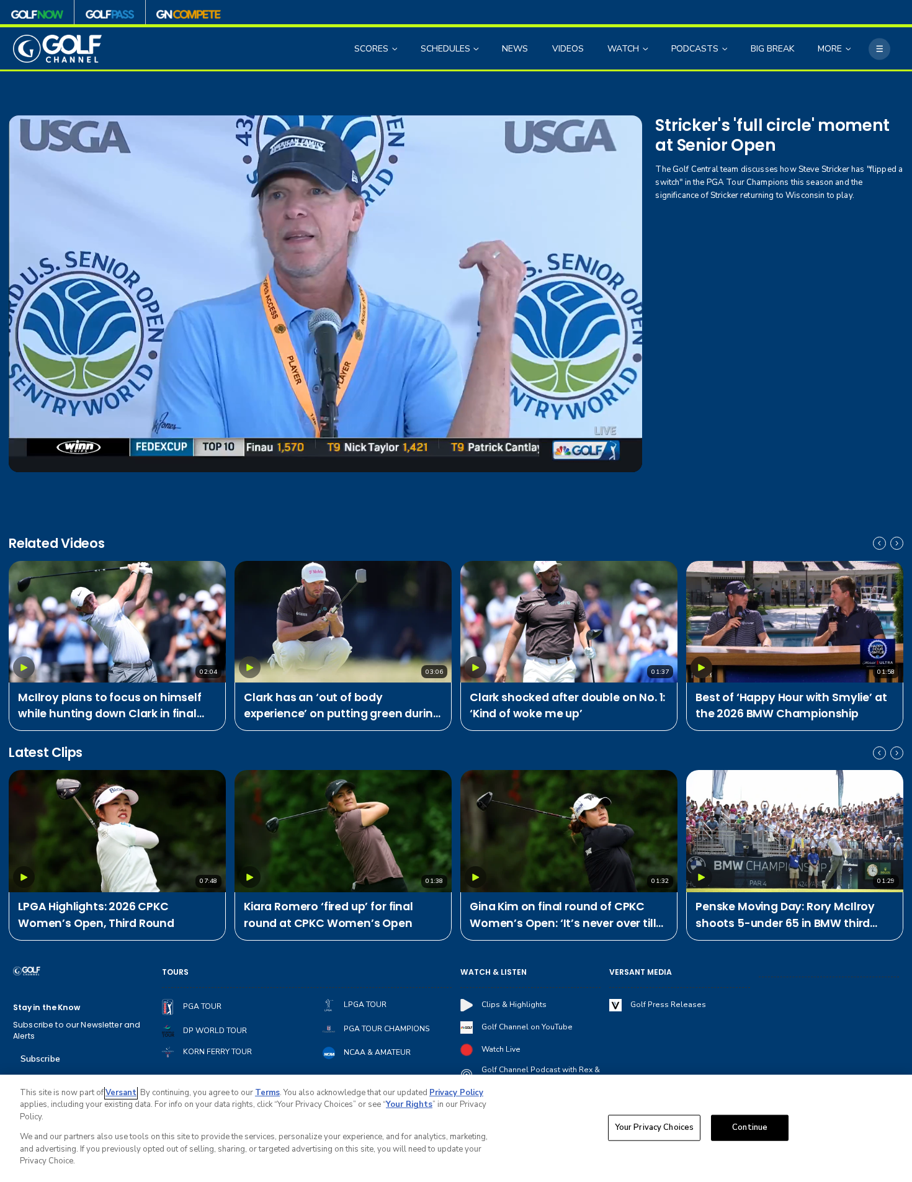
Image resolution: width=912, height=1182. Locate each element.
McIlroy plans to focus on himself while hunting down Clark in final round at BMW (110, 706)
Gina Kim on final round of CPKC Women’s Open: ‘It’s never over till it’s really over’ (563, 915)
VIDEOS (568, 49)
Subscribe (40, 1059)
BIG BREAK (772, 49)
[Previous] (879, 543)
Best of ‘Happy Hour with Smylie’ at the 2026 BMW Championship (791, 705)
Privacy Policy (456, 1092)
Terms (267, 1092)
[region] (456, 1128)
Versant (120, 1092)
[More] (879, 49)
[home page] (57, 49)
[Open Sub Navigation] (396, 48)
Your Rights (409, 1104)
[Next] (896, 543)
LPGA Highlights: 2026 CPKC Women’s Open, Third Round (96, 914)
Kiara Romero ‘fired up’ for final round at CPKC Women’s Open (328, 914)
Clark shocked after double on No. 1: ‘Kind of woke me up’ (567, 705)
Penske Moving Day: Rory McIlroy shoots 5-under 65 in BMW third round (785, 915)
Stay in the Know (46, 1007)
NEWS (515, 49)
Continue (749, 1127)
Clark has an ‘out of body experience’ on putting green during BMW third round (342, 706)
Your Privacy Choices (654, 1127)
